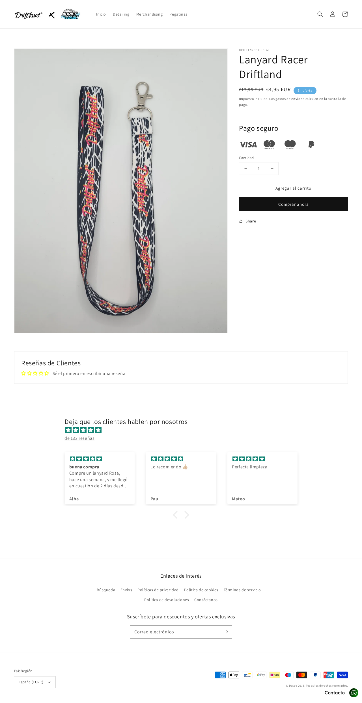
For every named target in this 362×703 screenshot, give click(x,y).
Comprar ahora (293, 204)
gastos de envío (287, 99)
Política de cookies (201, 589)
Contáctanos (206, 599)
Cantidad (246, 157)
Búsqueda (106, 589)
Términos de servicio (242, 589)
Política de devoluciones (166, 599)
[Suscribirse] (225, 632)
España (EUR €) (31, 682)
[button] (320, 14)
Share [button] (250, 221)
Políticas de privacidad (158, 589)
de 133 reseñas (79, 438)
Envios (126, 589)
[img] (183, 430)
